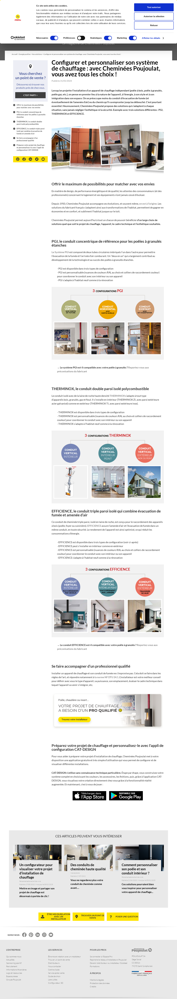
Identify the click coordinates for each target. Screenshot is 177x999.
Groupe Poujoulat (13, 979)
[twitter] (36, 159)
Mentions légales (97, 980)
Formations (94, 966)
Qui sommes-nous (13, 956)
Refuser (154, 25)
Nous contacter (54, 966)
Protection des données (100, 983)
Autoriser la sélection (154, 16)
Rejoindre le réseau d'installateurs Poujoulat (108, 960)
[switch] (81, 38)
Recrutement (11, 966)
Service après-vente (56, 973)
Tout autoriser (154, 7)
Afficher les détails (151, 38)
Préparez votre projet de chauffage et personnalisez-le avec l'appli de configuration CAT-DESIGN (31, 147)
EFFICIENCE (94, 525)
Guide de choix (54, 976)
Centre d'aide (53, 969)
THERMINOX (117, 395)
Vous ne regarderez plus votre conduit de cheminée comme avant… (87, 884)
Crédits (93, 986)
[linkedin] (30, 159)
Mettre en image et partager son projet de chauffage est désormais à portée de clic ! (36, 892)
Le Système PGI (60, 252)
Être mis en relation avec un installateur (64, 956)
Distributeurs (53, 963)
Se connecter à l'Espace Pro (101, 956)
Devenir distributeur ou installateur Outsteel (108, 963)
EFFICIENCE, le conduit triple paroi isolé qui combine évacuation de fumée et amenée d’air (31, 131)
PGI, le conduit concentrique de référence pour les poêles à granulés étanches (31, 114)
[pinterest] (17, 159)
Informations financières (16, 969)
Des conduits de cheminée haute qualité (88, 867)
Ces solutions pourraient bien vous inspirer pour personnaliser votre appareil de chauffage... (139, 888)
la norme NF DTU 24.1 (106, 677)
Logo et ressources (14, 973)
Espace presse (12, 976)
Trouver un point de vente (59, 960)
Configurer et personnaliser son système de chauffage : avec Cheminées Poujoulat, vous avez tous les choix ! (82, 54)
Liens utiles (52, 979)
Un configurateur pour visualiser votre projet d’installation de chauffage (36, 871)
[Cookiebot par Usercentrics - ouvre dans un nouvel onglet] (18, 38)
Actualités (10, 960)
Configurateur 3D (55, 983)
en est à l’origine (148, 203)
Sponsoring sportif (14, 963)
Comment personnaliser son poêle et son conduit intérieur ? (140, 869)
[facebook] (24, 159)
